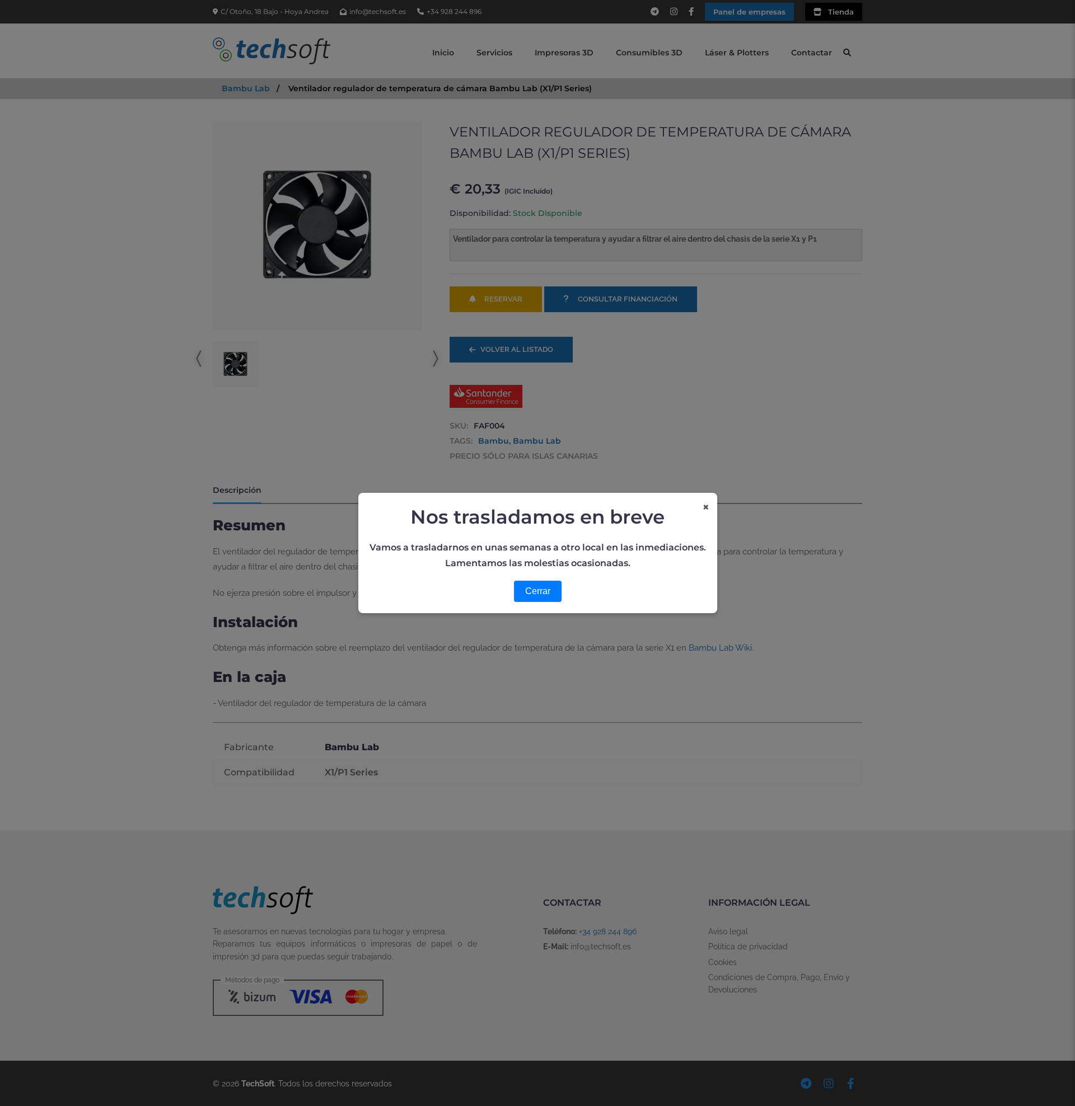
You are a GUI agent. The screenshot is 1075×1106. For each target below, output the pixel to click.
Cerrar (537, 591)
